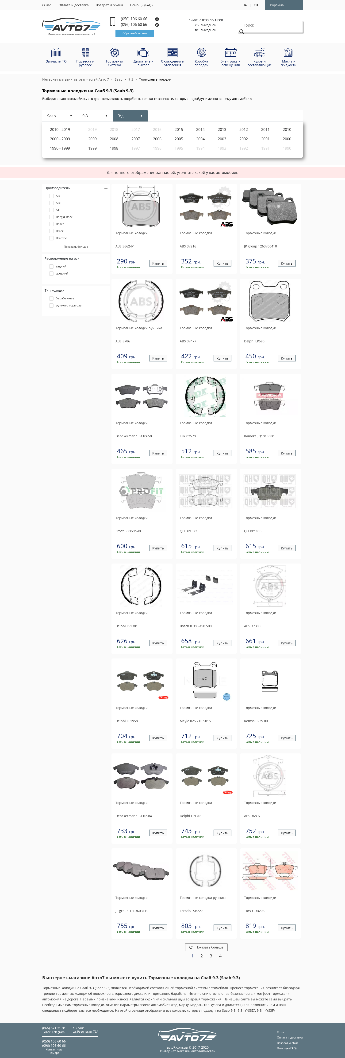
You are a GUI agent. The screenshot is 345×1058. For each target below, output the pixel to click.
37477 (188, 341)
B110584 (133, 816)
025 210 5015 (195, 721)
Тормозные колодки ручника (138, 328)
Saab (119, 79)
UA (244, 5)
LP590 (254, 341)
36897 (252, 816)
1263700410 (260, 246)
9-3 (130, 79)
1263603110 (131, 911)
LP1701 (191, 816)
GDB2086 (255, 911)
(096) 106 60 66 (134, 24)
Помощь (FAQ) (141, 5)
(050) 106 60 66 (134, 19)
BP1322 (188, 531)
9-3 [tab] (85, 115)
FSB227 (191, 911)
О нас (46, 5)
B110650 (133, 436)
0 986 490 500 (196, 626)
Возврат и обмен (109, 5)
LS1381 (126, 626)
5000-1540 (128, 531)
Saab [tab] (51, 115)
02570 (188, 436)
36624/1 (125, 246)
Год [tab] (120, 115)
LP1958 (126, 721)
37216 (188, 246)
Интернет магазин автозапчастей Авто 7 (75, 79)
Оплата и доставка (73, 5)
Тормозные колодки (155, 79)
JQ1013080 (259, 436)
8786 (122, 341)
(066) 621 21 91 (54, 1028)
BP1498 (252, 531)
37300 (252, 626)
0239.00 (256, 721)
